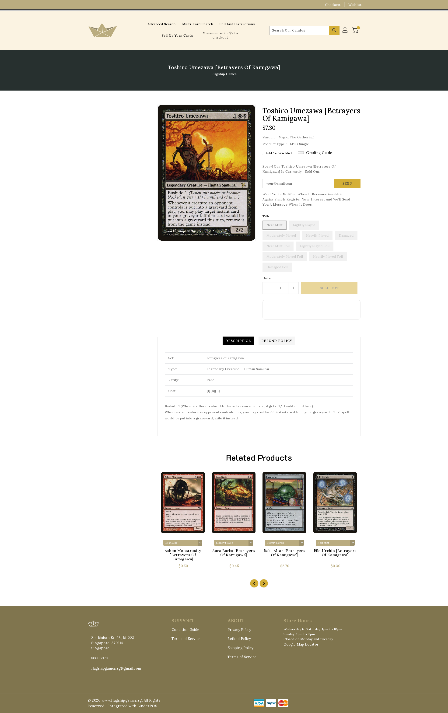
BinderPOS (147, 706)
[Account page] (345, 30)
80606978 (99, 658)
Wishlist (354, 5)
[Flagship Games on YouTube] (98, 4)
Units (266, 278)
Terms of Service (186, 638)
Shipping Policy (241, 648)
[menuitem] (161, 24)
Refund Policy (239, 638)
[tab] (238, 341)
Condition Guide (186, 629)
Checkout (332, 5)
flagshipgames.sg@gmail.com (116, 668)
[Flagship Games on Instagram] (89, 4)
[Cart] (355, 30)
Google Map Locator (301, 644)
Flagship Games (224, 74)
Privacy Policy (239, 629)
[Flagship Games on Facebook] (80, 4)
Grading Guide (319, 153)
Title (266, 216)
